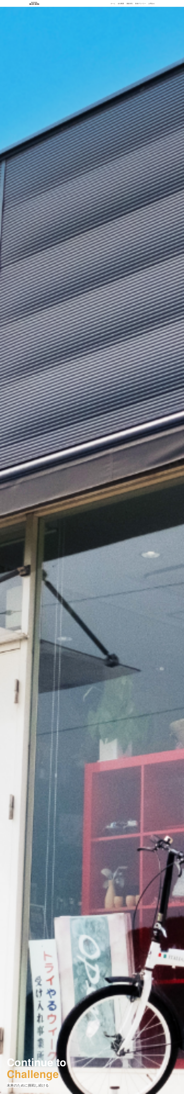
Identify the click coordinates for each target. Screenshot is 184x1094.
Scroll (179, 1076)
